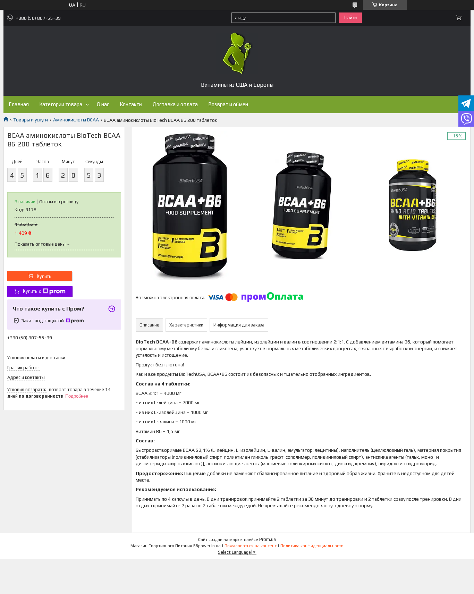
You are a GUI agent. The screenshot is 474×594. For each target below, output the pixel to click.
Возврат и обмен (228, 104)
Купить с (32, 291)
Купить (44, 276)
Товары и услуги (30, 119)
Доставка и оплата (175, 104)
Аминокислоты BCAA (76, 119)
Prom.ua (267, 539)
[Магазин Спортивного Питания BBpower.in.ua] (237, 53)
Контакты (131, 104)
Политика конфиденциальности (312, 545)
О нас (103, 104)
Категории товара (60, 104)
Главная (19, 104)
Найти (350, 17)
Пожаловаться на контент (251, 545)
